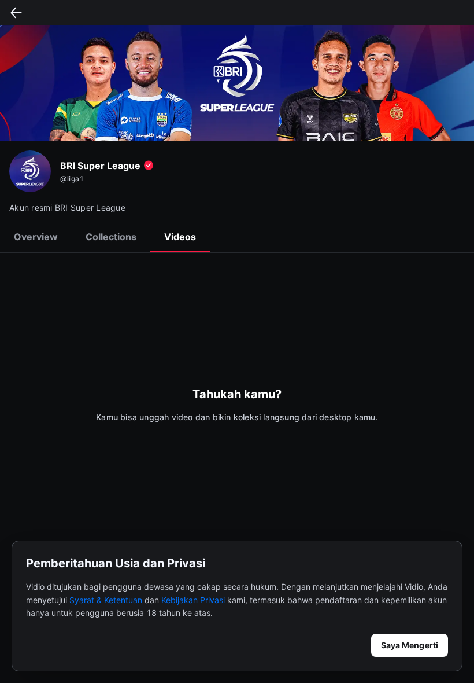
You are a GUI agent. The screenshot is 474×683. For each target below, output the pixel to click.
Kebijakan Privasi (193, 600)
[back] (16, 13)
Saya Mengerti (409, 645)
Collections (111, 237)
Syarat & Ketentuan (105, 600)
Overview (36, 237)
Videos (180, 237)
